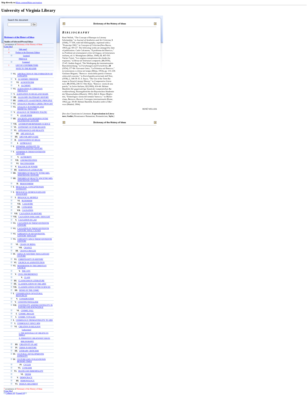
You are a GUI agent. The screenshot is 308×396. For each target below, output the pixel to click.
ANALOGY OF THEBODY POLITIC (32, 112)
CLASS (27, 278)
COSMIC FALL (27, 311)
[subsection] (26, 330)
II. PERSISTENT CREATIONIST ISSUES (34, 338)
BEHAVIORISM (26, 184)
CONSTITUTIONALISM (28, 302)
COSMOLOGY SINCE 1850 (28, 323)
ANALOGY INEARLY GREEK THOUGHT (35, 104)
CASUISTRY (27, 204)
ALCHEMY (26, 86)
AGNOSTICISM (27, 82)
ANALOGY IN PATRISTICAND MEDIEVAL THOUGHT (30, 108)
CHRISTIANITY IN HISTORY (30, 259)
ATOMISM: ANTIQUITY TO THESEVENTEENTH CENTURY (29, 147)
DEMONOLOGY (27, 381)
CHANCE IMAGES (28, 251)
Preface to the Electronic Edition (28, 53)
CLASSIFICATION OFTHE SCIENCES (34, 287)
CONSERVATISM (26, 299)
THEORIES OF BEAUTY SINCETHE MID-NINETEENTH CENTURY (35, 179)
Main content (21, 2)
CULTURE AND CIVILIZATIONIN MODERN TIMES (31, 360)
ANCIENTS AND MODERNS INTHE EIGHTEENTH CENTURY (32, 120)
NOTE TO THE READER (26, 69)
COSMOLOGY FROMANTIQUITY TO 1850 (34, 320)
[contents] (26, 62)
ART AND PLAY (27, 134)
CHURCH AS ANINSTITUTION (31, 263)
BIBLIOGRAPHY (27, 341)
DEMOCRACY (26, 378)
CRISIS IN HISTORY (28, 348)
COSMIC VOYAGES (26, 317)
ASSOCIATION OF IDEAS (29, 140)
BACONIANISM (27, 164)
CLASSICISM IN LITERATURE (31, 281)
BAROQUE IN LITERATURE (30, 170)
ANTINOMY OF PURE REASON (32, 127)
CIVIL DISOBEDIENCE (28, 274)
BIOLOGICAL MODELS (28, 198)
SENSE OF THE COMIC (29, 290)
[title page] (23, 49)
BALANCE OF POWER (28, 167)
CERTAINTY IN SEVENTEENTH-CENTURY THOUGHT (31, 235)
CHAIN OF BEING (28, 244)
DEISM (28, 374)
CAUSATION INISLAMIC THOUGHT (34, 217)
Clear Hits (8, 47)
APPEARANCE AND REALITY (31, 130)
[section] (26, 56)
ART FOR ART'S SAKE (28, 137)
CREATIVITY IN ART (28, 344)
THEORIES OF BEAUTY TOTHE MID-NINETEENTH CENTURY (33, 174)
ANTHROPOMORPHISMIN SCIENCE (34, 124)
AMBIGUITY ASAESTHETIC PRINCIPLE (34, 101)
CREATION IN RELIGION (29, 327)
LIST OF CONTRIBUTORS (27, 65)
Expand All (20, 393)
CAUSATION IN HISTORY (30, 214)
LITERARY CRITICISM (29, 351)
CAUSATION (27, 210)
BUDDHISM (27, 201)
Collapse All (10, 393)
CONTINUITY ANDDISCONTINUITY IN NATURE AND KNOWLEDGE (35, 306)
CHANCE (28, 248)
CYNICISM (27, 368)
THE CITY (26, 271)
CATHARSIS (27, 207)
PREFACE (23, 59)
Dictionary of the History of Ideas (19, 37)
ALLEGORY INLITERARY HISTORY (33, 97)
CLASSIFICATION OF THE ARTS (32, 284)
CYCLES (27, 365)
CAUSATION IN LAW (27, 220)
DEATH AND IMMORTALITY (30, 371)
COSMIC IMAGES (26, 314)
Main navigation (34, 2)
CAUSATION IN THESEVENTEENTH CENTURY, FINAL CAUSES (33, 230)
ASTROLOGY (26, 143)
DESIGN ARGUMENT (28, 384)
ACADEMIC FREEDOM (28, 79)
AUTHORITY (26, 157)
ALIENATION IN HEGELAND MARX (32, 94)
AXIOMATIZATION (28, 160)
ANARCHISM (26, 115)
